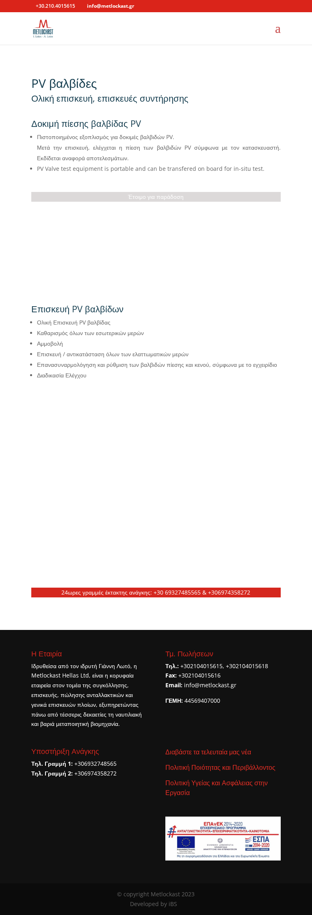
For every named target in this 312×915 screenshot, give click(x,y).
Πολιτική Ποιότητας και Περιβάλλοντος (220, 767)
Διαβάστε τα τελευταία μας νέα (208, 751)
